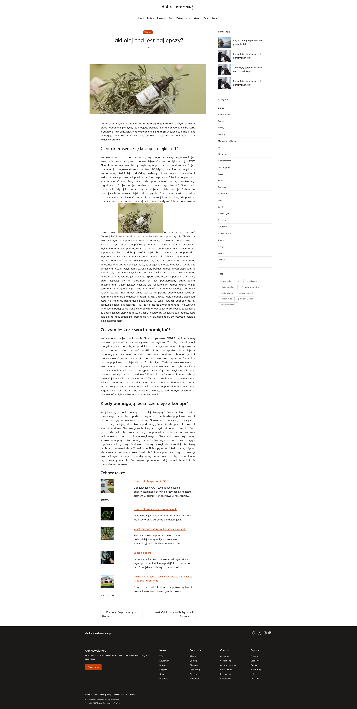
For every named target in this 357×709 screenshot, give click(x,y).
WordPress (117, 703)
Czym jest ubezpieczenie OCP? (151, 481)
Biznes (221, 108)
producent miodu (228, 304)
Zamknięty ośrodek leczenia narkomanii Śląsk (247, 56)
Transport (222, 220)
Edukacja (222, 121)
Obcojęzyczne (224, 167)
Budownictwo (224, 114)
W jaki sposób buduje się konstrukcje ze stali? (160, 528)
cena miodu (225, 281)
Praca (220, 174)
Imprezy (221, 134)
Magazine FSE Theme (93, 703)
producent (124, 236)
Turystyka (222, 226)
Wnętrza (222, 253)
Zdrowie (148, 32)
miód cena (252, 281)
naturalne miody (246, 293)
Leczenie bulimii (143, 552)
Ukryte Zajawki (224, 233)
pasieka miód (226, 299)
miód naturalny (227, 287)
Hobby (221, 127)
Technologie (223, 213)
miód (239, 281)
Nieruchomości (224, 160)
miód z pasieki (226, 293)
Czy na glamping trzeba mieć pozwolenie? (248, 42)
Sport (220, 207)
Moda (220, 147)
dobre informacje (178, 6)
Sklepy (221, 200)
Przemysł (222, 187)
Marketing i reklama (227, 141)
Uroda (221, 240)
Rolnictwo (222, 193)
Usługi (221, 246)
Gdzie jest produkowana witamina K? (155, 509)
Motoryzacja (223, 154)
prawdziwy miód (245, 299)
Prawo (221, 180)
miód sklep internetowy (250, 287)
